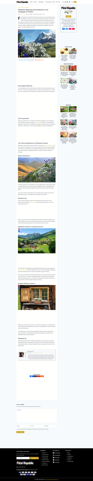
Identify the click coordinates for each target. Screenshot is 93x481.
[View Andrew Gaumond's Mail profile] (25, 356)
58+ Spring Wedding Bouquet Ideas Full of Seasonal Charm (64, 128)
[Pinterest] (68, 2)
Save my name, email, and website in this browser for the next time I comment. (33, 429)
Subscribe (34, 458)
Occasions (69, 458)
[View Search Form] (72, 2)
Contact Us (44, 463)
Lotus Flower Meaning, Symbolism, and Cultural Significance (73, 87)
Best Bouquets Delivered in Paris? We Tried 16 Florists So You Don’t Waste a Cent (73, 140)
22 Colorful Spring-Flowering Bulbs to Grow (72, 127)
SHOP (75, 1)
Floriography (27, 7)
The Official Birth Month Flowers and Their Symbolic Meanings (64, 86)
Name (18, 425)
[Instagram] (64, 2)
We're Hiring (45, 465)
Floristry (53, 1)
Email (32, 425)
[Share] (19, 32)
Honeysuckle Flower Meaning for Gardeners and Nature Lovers (72, 115)
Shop (68, 452)
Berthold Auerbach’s (22, 269)
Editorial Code (45, 459)
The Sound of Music (48, 145)
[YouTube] (66, 2)
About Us (58, 1)
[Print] (42, 376)
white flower (37, 122)
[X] (35, 376)
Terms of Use (45, 456)
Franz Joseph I (33, 202)
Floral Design (48, 1)
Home (31, 1)
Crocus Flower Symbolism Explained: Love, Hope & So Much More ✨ (64, 115)
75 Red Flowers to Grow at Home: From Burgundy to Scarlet (72, 74)
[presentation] (64, 51)
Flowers (22, 7)
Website (46, 425)
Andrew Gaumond (22, 14)
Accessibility (45, 458)
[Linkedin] (69, 2)
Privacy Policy (45, 454)
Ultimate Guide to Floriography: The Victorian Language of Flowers (64, 74)
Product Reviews (46, 461)
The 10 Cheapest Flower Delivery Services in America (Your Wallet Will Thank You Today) (64, 58)
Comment (19, 409)
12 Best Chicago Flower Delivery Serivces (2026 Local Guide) (72, 57)
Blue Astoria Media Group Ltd (51, 479)
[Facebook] (62, 2)
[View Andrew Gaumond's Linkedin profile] (25, 352)
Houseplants (70, 456)
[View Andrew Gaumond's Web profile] (25, 354)
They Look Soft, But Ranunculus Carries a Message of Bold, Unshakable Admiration (64, 140)
